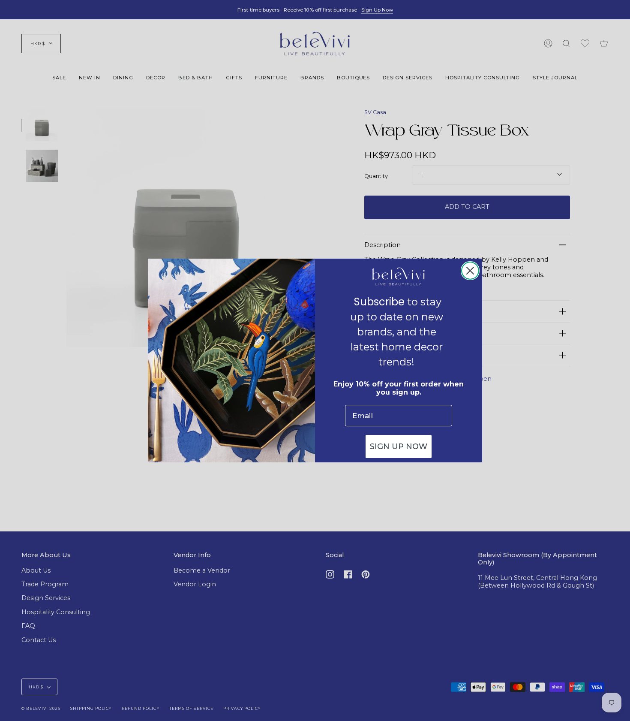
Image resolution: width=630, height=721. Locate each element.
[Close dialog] (470, 270)
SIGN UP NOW (398, 446)
